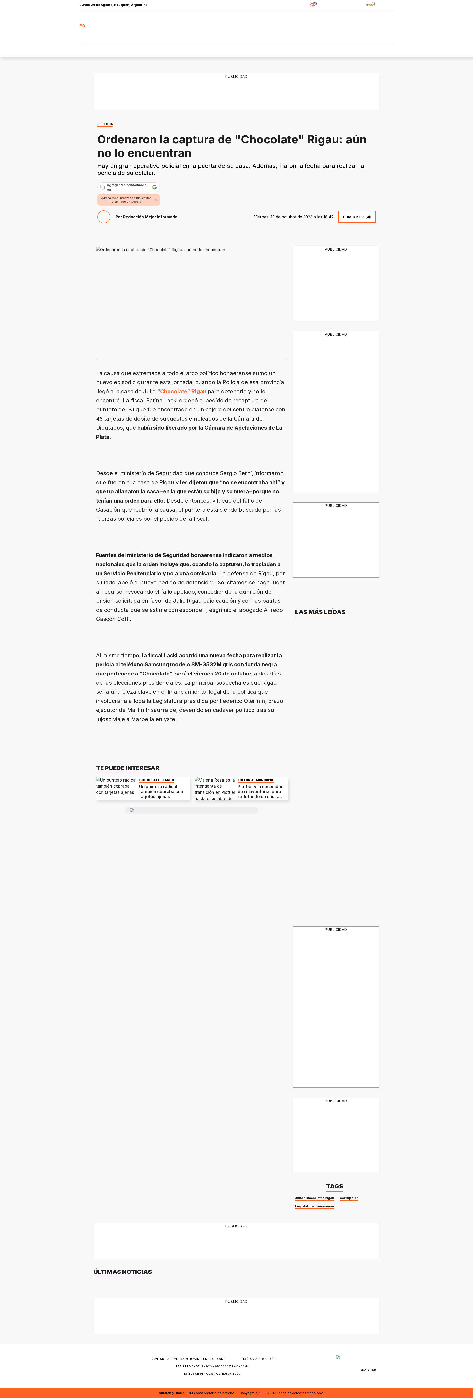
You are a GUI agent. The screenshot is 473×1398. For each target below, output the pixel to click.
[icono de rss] (390, 27)
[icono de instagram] (379, 27)
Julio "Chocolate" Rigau (314, 1198)
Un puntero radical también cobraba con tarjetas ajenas (161, 791)
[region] (236, 91)
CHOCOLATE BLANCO (156, 780)
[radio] (298, 5)
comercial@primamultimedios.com (187, 1359)
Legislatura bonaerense (314, 1206)
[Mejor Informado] (236, 27)
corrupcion (349, 1198)
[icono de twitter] (368, 27)
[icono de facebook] (357, 27)
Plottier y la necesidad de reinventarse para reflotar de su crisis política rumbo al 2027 (261, 794)
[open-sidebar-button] (82, 27)
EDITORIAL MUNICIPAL (256, 780)
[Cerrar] (155, 200)
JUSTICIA (105, 124)
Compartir (353, 217)
